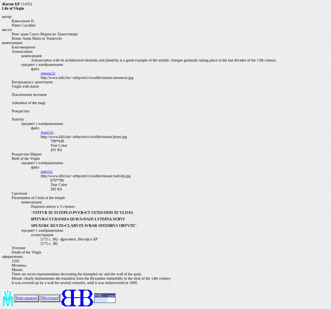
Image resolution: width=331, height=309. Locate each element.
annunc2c (48, 73)
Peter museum (26, 298)
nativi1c (47, 172)
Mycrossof (50, 298)
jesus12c (47, 132)
